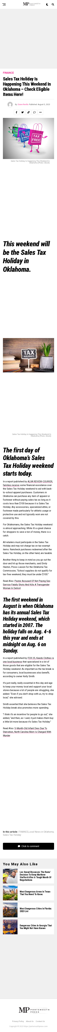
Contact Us (40, 1021)
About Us (30, 1021)
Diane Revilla (23, 104)
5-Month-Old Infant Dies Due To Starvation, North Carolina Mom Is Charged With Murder (27, 732)
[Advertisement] (28, 38)
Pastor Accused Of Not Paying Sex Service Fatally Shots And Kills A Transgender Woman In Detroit (26, 585)
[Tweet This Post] (22, 112)
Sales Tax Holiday (12, 835)
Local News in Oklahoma (41, 832)
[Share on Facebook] (16, 112)
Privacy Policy (18, 1021)
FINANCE (23, 832)
